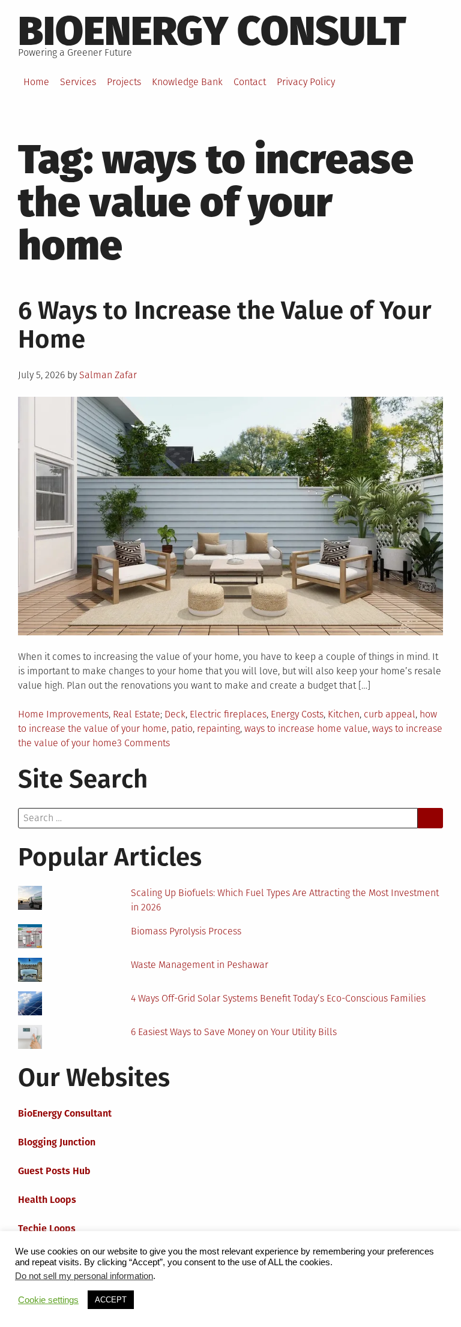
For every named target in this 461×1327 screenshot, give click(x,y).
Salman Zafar (108, 375)
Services (78, 82)
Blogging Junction (56, 1142)
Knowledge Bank (187, 82)
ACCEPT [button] (111, 1299)
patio (182, 728)
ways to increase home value (306, 728)
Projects (124, 82)
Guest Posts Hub (54, 1171)
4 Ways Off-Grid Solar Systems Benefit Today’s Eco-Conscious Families (278, 998)
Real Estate (136, 714)
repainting (218, 728)
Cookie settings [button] (48, 1300)
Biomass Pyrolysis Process (186, 931)
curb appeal (389, 714)
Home (36, 82)
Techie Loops (47, 1228)
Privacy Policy (306, 82)
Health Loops (47, 1199)
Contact (250, 82)
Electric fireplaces (228, 714)
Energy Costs (297, 714)
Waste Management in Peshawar (199, 964)
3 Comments (143, 743)
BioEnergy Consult (212, 31)
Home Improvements (63, 714)
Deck (174, 714)
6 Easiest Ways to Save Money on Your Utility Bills (234, 1032)
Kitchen (344, 714)
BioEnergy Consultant (65, 1113)
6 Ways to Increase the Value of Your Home (225, 324)
